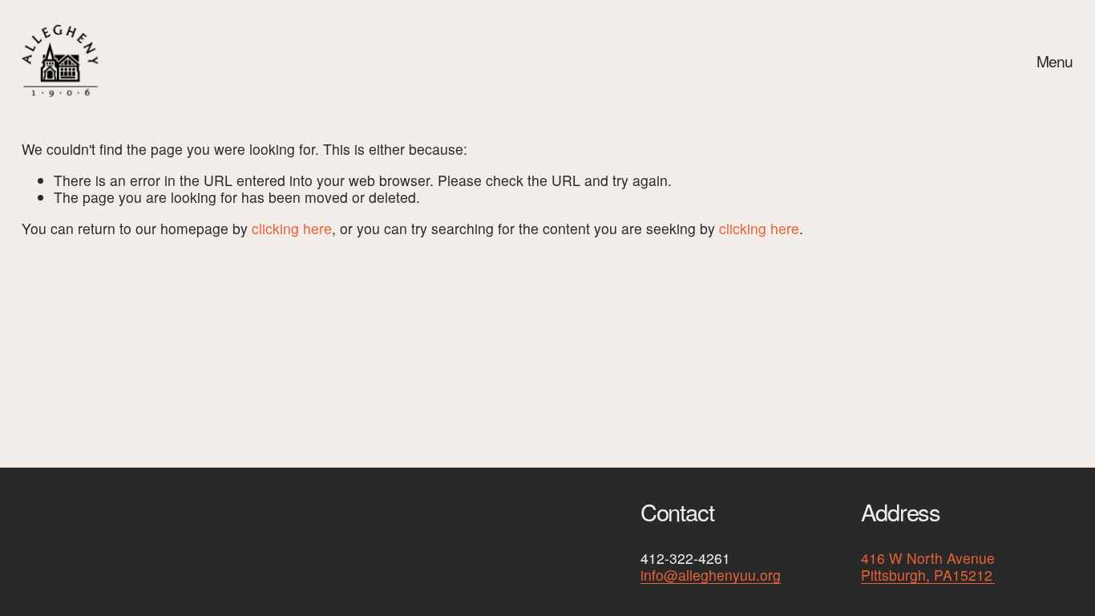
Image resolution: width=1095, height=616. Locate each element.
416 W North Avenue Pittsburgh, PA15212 (928, 566)
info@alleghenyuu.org (710, 574)
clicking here (292, 228)
